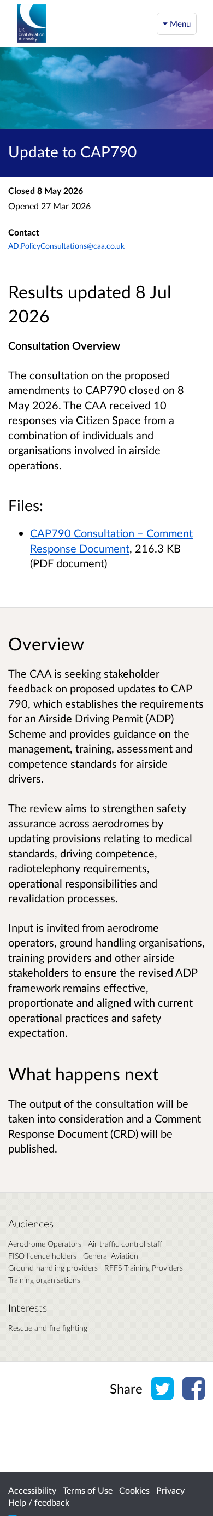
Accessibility (32, 1490)
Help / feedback (38, 1502)
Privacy (170, 1490)
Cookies (134, 1490)
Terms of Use (88, 1490)
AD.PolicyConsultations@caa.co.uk (66, 245)
